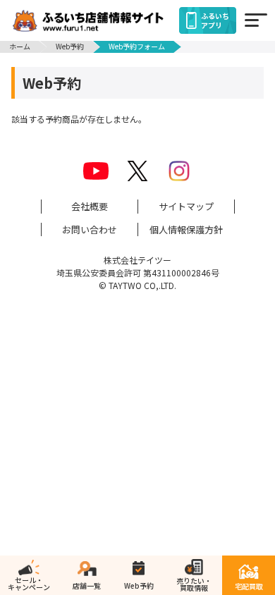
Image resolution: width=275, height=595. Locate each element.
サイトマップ (186, 206)
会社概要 (89, 206)
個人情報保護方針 (186, 229)
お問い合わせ (89, 229)
